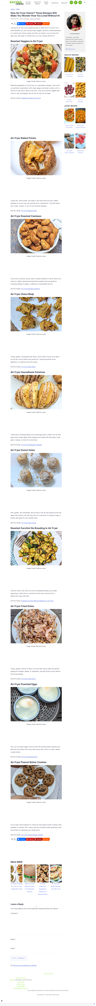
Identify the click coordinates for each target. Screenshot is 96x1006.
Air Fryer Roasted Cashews (30, 289)
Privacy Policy (21, 977)
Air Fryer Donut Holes (28, 523)
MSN (18, 9)
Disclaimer (21, 986)
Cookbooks (54, 3)
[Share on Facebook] (5, 30)
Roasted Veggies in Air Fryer (31, 98)
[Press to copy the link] (94, 1004)
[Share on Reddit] (5, 39)
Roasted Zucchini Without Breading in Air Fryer (37, 601)
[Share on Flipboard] (5, 36)
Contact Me (21, 984)
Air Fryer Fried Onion (28, 679)
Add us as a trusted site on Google (25, 965)
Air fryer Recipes (28, 2)
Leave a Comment (35, 19)
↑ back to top (48, 973)
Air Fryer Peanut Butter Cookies (32, 835)
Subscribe (64, 3)
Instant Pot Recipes (37, 2)
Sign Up (12, 980)
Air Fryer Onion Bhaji (28, 367)
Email (13, 948)
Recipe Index (46, 2)
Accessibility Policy (21, 988)
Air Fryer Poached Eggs (29, 757)
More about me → (70, 49)
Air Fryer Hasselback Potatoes (31, 445)
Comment (14, 913)
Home (13, 9)
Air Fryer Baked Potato (29, 211)
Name (13, 939)
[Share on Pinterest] (5, 33)
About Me (20, 982)
